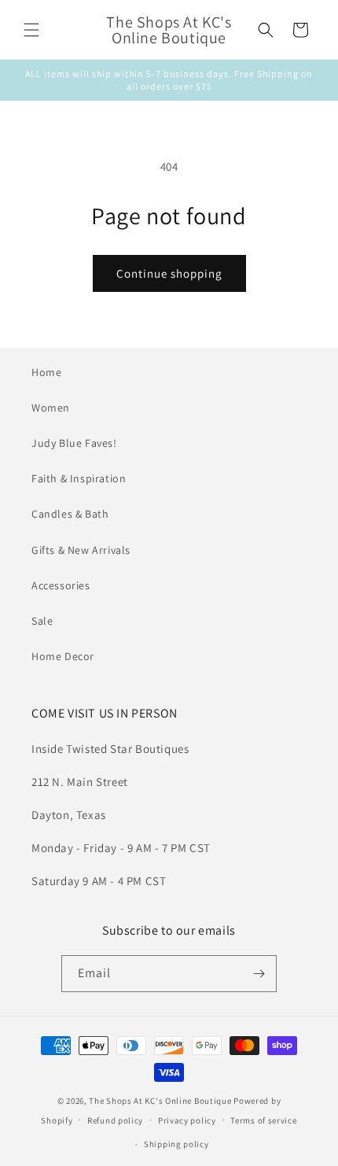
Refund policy (115, 1120)
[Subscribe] (258, 973)
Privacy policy (187, 1120)
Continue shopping (169, 273)
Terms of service (263, 1120)
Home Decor (62, 656)
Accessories (60, 585)
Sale (42, 621)
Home (46, 372)
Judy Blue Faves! (74, 443)
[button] (31, 30)
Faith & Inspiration (78, 478)
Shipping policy (176, 1143)
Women (50, 407)
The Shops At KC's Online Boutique (160, 1100)
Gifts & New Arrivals (80, 550)
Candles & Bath (69, 514)
